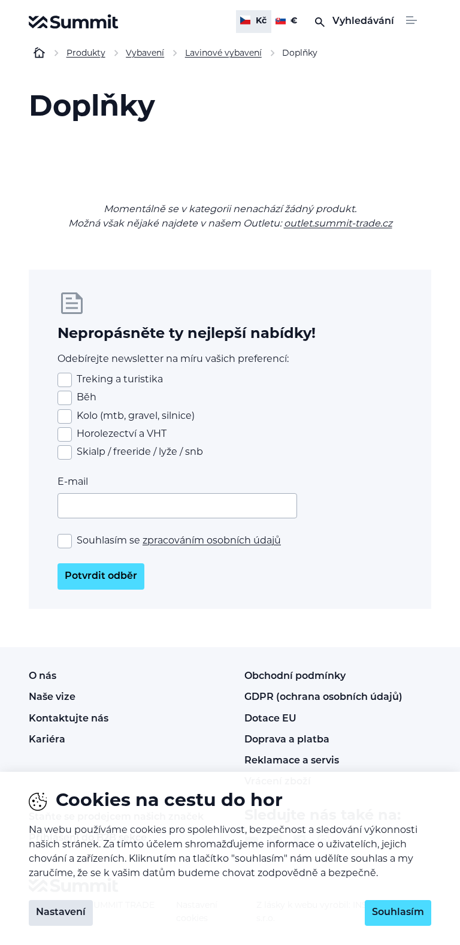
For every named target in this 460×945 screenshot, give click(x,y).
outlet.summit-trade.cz (338, 224)
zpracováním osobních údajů (212, 541)
